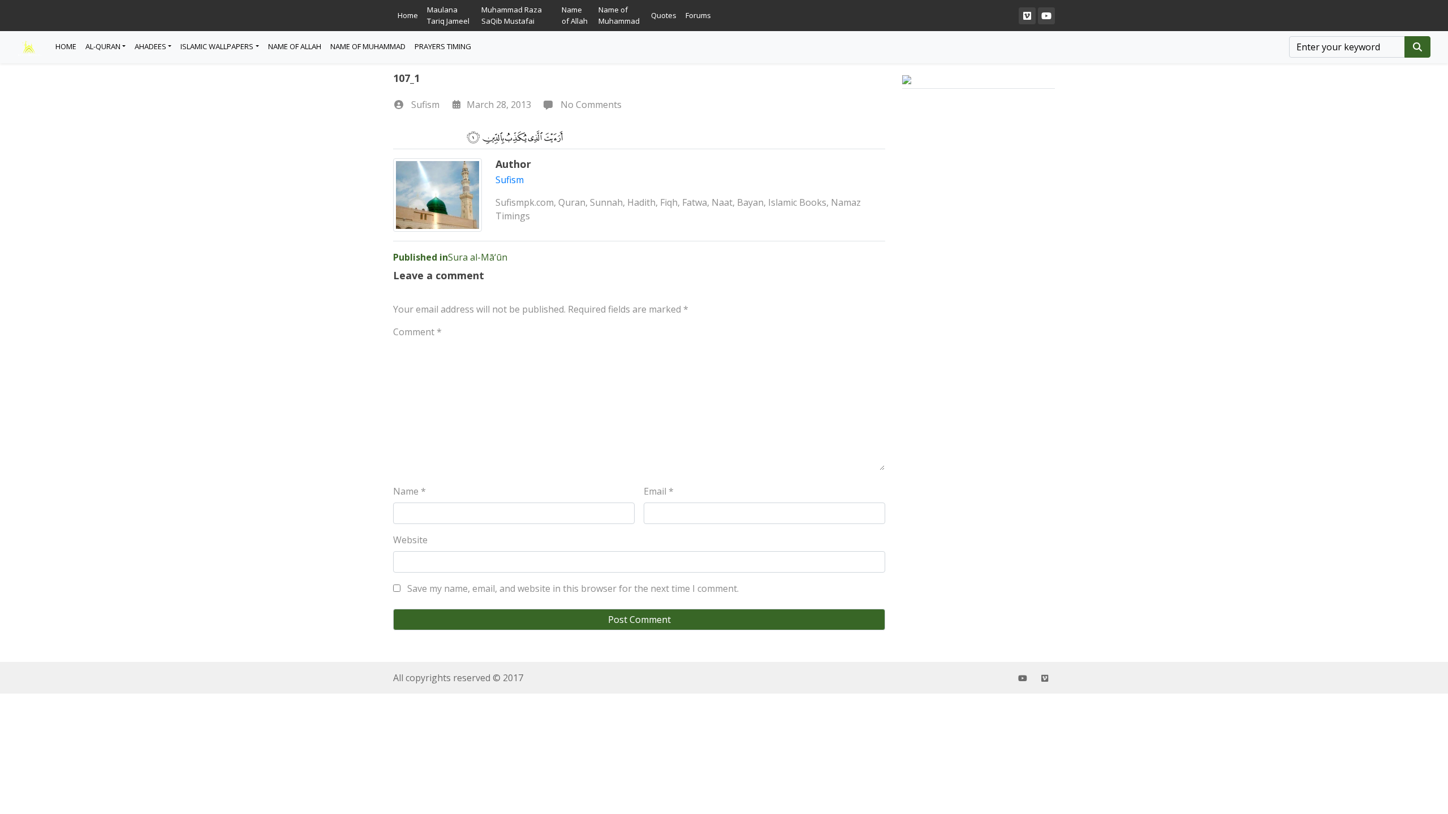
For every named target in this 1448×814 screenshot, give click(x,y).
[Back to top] (35, 747)
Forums (698, 15)
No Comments (590, 104)
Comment (417, 332)
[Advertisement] (978, 299)
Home (408, 15)
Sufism (425, 104)
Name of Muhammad (619, 15)
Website (410, 540)
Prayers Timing (443, 46)
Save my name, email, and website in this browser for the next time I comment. (573, 588)
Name (409, 491)
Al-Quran (102, 46)
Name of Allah (575, 15)
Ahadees (150, 46)
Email (659, 491)
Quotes (663, 15)
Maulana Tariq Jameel (448, 15)
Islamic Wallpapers (216, 46)
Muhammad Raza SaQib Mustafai (511, 15)
